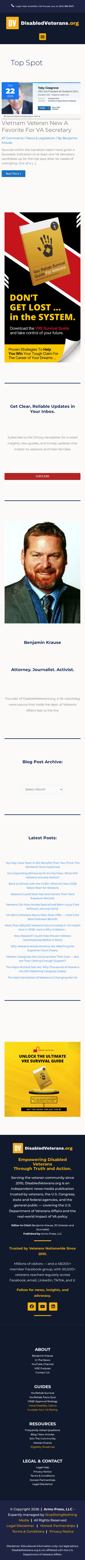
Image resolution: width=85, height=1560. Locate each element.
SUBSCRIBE (43, 476)
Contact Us (42, 1372)
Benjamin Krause (42, 1355)
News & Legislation (40, 138)
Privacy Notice (42, 1471)
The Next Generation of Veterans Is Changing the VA (42, 977)
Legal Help (42, 1467)
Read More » (13, 172)
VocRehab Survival (42, 1392)
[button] (42, 36)
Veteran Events (42, 1442)
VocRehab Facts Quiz (42, 1397)
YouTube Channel (42, 1364)
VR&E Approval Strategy (43, 1401)
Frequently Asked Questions (42, 1430)
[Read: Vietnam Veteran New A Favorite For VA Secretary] (41, 101)
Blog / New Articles (42, 1434)
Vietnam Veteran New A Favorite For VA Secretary (36, 126)
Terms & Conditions (43, 1475)
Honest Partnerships (42, 1480)
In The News (42, 1360)
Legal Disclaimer (42, 1484)
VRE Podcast (42, 1368)
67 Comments (13, 138)
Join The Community (43, 1438)
